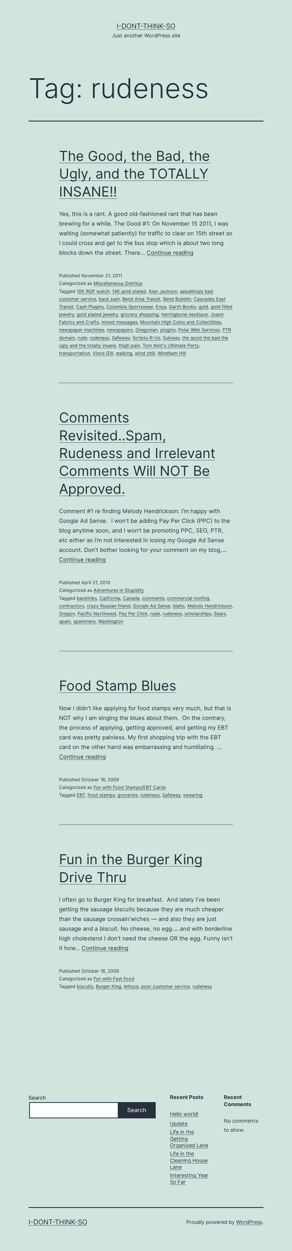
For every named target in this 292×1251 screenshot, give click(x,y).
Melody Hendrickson (209, 606)
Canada (131, 598)
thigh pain (129, 345)
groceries (127, 795)
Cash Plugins (90, 306)
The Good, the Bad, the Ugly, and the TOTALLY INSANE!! (134, 173)
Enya (161, 306)
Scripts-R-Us (146, 338)
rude (82, 338)
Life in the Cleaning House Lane (189, 1160)
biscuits (85, 986)
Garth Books (182, 306)
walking (124, 353)
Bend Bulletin (177, 299)
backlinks (87, 598)
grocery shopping (140, 314)
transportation (74, 353)
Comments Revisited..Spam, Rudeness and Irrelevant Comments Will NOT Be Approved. (137, 453)
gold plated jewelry (97, 314)
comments (153, 598)
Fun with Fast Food (114, 978)
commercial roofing (188, 598)
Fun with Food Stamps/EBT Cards (130, 787)
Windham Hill (172, 353)
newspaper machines (81, 330)
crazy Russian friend (108, 606)
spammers (84, 621)
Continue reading (170, 252)
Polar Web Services (199, 330)
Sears (220, 613)
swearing (192, 795)
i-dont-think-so (146, 26)
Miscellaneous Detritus (118, 283)
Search (37, 1098)
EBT (81, 795)
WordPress (249, 1222)
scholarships (197, 613)
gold (203, 306)
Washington (110, 621)
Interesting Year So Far (189, 1178)
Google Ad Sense (151, 606)
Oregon (67, 613)
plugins (168, 330)
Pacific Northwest (97, 613)
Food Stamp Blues (117, 685)
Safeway (121, 338)
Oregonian (146, 330)
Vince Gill (103, 353)
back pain (109, 299)
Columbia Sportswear (129, 306)
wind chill (145, 353)
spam (65, 621)
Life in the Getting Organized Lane (189, 1138)
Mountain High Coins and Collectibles (180, 322)
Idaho (179, 606)
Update (179, 1124)
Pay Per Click (133, 613)
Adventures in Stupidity (119, 590)
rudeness (99, 338)
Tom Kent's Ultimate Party (171, 345)
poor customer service (165, 986)
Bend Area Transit (141, 299)
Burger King (108, 986)
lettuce (131, 986)
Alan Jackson (163, 291)
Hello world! (184, 1114)
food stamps (101, 795)
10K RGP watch (93, 291)
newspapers (120, 330)
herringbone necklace (184, 314)
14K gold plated (129, 291)
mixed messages (119, 322)
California (110, 598)
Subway (171, 338)
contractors (71, 606)
